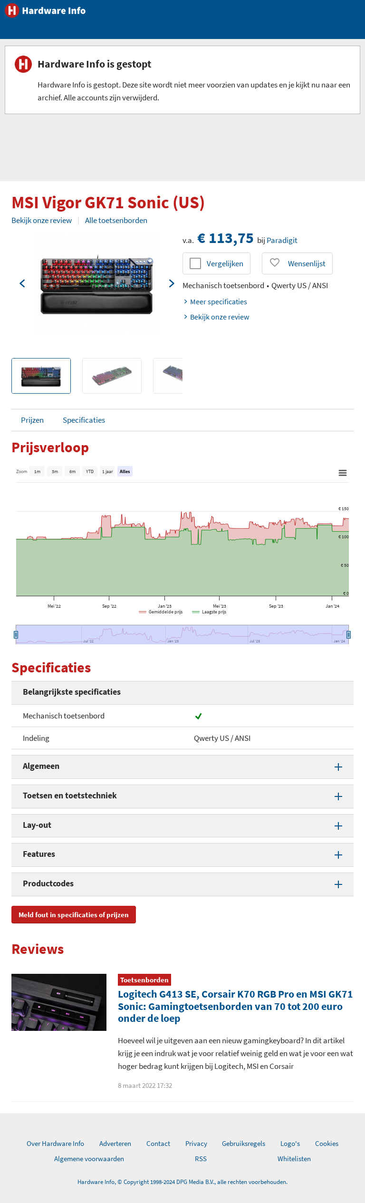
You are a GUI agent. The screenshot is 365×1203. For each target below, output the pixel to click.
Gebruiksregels (243, 1143)
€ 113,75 (225, 237)
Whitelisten (294, 1158)
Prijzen (32, 420)
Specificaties (84, 420)
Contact (158, 1143)
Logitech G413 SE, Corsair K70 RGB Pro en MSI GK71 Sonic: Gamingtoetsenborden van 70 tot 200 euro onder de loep (235, 1006)
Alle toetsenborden (116, 220)
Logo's (290, 1143)
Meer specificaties (218, 301)
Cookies (326, 1143)
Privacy (196, 1143)
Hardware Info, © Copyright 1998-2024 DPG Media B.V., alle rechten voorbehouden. (182, 1182)
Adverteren (115, 1143)
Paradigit (282, 240)
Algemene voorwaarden (89, 1158)
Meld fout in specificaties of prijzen (74, 914)
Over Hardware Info (55, 1143)
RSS (201, 1158)
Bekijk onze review (41, 220)
